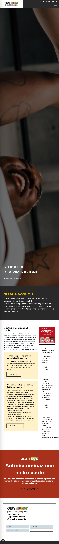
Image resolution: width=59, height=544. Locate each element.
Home (5, 278)
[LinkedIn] (49, 1)
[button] (40, 2)
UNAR (20, 334)
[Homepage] (11, 4)
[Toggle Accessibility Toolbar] (3, 541)
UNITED (6, 336)
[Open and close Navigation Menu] (55, 5)
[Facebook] (44, 1)
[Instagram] (46, 1)
